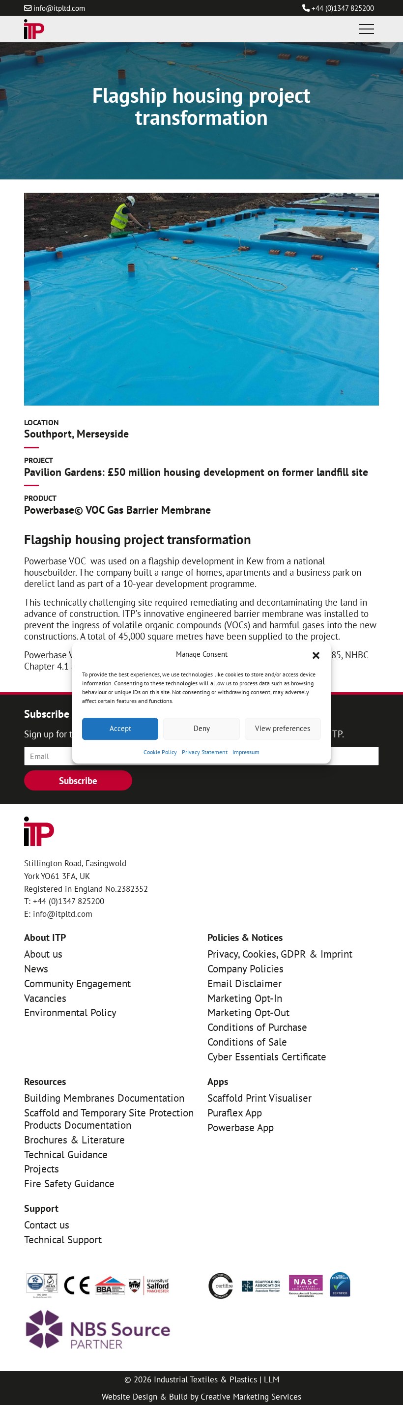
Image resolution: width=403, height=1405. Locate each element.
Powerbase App (240, 1127)
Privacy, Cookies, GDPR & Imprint (279, 954)
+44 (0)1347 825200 (343, 8)
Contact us (46, 1224)
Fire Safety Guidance (69, 1183)
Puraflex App (234, 1112)
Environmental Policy (70, 1012)
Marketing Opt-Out (248, 1012)
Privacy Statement (205, 752)
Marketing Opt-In (244, 998)
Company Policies (245, 968)
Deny (202, 728)
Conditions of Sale (247, 1042)
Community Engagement (77, 983)
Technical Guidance (66, 1154)
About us (43, 954)
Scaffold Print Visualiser (259, 1098)
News (36, 968)
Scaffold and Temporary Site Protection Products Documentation (109, 1119)
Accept (120, 728)
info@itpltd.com (59, 8)
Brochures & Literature (74, 1139)
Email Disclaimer (244, 983)
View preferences (282, 728)
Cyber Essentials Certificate (266, 1056)
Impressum (245, 752)
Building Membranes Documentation (104, 1098)
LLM (271, 1379)
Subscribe (78, 780)
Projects (41, 1168)
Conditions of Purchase (257, 1027)
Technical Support (63, 1239)
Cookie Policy (160, 752)
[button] (316, 654)
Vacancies (45, 998)
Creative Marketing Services (251, 1396)
